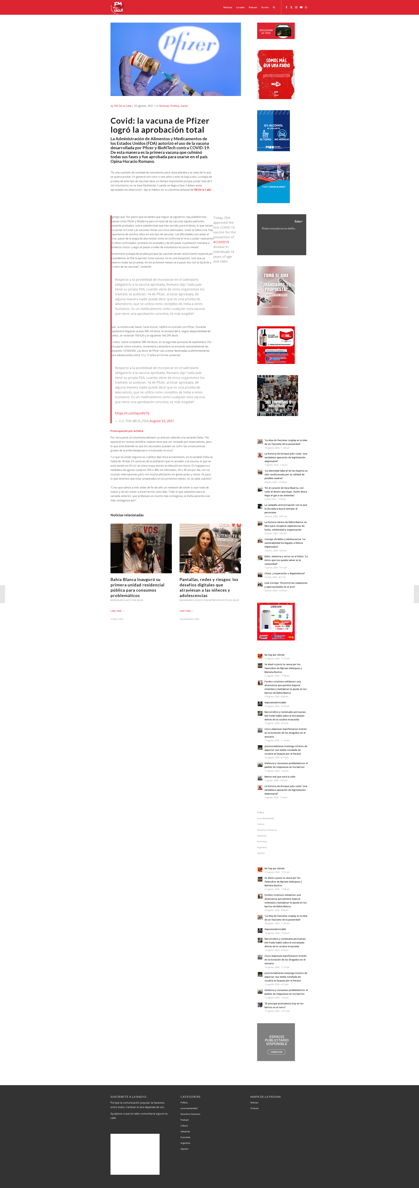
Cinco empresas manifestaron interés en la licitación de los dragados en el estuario (285, 732)
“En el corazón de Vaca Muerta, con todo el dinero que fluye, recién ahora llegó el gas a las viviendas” (285, 491)
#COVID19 (221, 242)
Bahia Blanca (117, 600)
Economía (262, 841)
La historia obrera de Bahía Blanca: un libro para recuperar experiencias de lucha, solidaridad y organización (285, 526)
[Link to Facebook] (286, 7)
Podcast (185, 1119)
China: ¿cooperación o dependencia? (284, 573)
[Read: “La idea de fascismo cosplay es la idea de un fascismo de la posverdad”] (260, 442)
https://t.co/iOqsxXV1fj (132, 413)
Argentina (262, 847)
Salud (184, 106)
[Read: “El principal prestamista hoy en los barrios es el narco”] (260, 1005)
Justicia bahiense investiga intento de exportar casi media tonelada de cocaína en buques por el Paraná (285, 750)
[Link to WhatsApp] (306, 7)
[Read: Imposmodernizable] (260, 704)
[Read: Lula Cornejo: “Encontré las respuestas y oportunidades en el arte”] (260, 584)
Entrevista (215, 600)
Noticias (164, 106)
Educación (201, 600)
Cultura (260, 824)
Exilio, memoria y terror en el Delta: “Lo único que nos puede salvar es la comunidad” (286, 560)
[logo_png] (117, 7)
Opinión (184, 1148)
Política (175, 106)
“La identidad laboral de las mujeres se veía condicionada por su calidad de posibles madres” (286, 474)
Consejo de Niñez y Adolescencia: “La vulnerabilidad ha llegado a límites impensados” (284, 543)
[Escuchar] (276, 38)
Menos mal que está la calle (279, 776)
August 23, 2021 (162, 421)
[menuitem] (227, 7)
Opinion (261, 853)
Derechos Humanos (267, 829)
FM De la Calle (122, 106)
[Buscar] (274, 7)
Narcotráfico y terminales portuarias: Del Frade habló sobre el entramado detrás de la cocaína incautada (285, 715)
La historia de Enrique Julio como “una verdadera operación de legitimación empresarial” (285, 457)
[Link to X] (291, 7)
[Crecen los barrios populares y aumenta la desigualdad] (2, 594)
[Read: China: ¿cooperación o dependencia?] (260, 575)
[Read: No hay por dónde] (260, 656)
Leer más (116, 611)
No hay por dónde (274, 654)
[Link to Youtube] (301, 7)
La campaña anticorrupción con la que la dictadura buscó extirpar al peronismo (285, 508)
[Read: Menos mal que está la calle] (260, 778)
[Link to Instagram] (296, 7)
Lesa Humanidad (265, 818)
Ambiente (262, 835)
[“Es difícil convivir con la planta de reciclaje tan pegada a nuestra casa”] (416, 594)
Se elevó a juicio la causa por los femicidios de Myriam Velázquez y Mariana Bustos (283, 668)
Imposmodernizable (275, 702)
